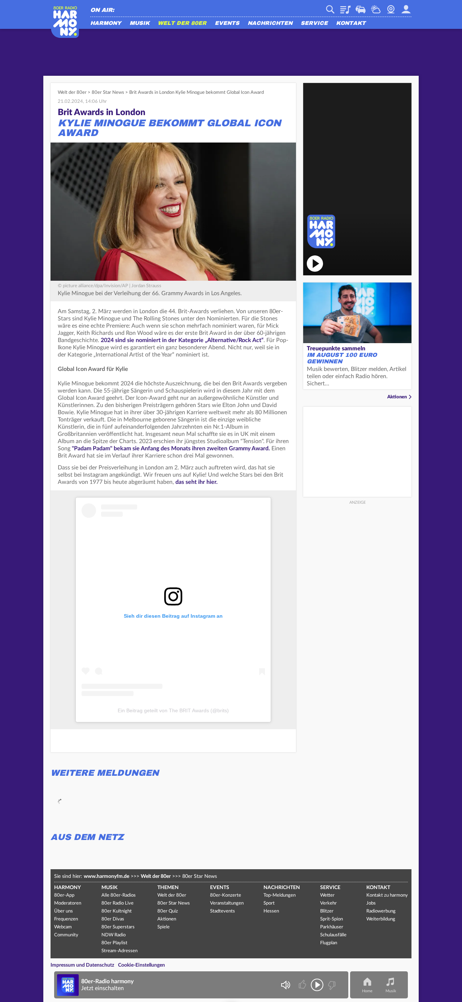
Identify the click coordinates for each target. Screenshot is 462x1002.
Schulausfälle (333, 935)
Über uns (63, 911)
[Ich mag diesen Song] (303, 985)
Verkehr (360, 7)
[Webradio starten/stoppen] (317, 985)
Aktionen (397, 397)
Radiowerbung (381, 911)
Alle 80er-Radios (118, 895)
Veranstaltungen (227, 903)
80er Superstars (118, 927)
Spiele (163, 927)
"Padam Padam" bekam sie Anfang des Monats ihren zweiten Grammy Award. (171, 448)
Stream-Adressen (119, 951)
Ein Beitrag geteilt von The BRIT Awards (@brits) (173, 710)
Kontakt (351, 23)
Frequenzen (66, 919)
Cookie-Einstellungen (141, 965)
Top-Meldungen (279, 895)
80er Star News (108, 92)
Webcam (390, 7)
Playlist (345, 7)
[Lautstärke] (285, 985)
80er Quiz (167, 911)
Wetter (375, 7)
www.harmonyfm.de (106, 876)
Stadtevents (222, 911)
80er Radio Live (117, 903)
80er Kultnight (116, 911)
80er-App (64, 895)
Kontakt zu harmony (387, 895)
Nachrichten (270, 23)
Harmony (105, 23)
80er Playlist (114, 943)
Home (367, 991)
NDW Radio (113, 935)
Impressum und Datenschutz (82, 965)
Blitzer (327, 911)
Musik (139, 23)
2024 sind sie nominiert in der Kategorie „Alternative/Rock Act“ (182, 340)
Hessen (271, 911)
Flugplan (328, 943)
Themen (168, 887)
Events (227, 23)
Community (66, 935)
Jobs (371, 903)
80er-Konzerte (225, 895)
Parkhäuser (331, 927)
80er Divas (112, 919)
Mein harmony (406, 7)
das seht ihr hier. (196, 482)
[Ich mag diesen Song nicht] (331, 985)
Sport (269, 903)
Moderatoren (67, 903)
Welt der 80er (182, 23)
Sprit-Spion (331, 919)
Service (314, 23)
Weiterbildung (380, 919)
